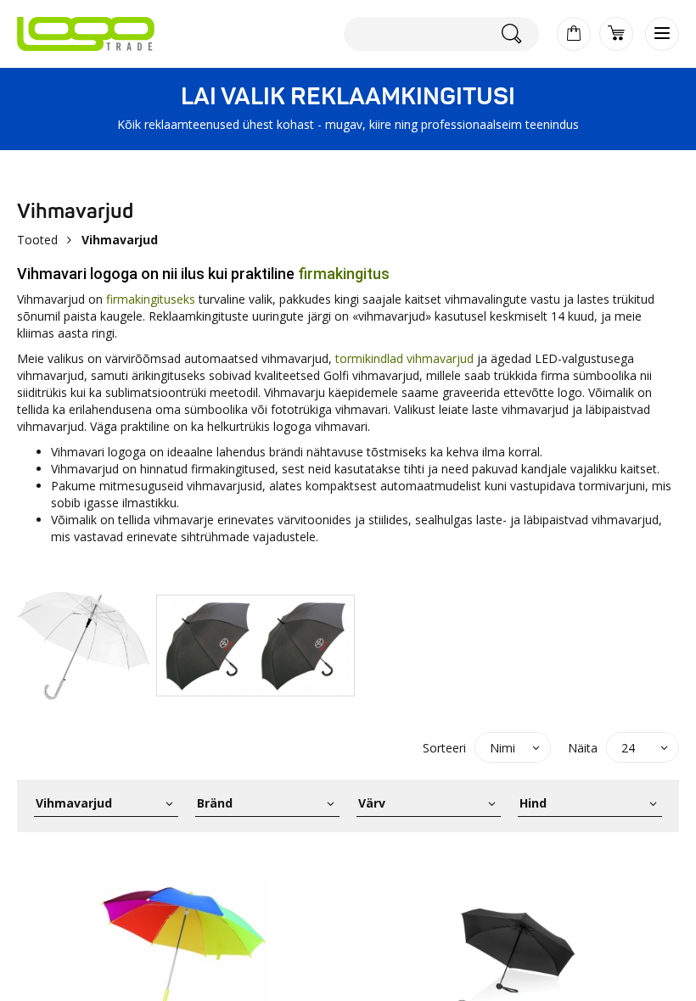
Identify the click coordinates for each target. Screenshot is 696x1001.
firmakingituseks (150, 299)
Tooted (37, 240)
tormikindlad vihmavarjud (404, 358)
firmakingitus (344, 273)
